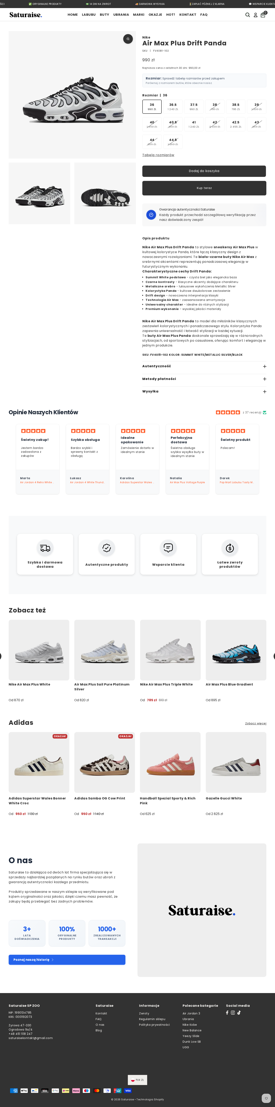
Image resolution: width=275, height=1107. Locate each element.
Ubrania (121, 14)
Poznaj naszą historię (31, 960)
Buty (104, 14)
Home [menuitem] (73, 14)
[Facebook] (227, 1013)
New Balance (192, 1030)
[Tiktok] (239, 1013)
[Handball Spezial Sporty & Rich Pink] (170, 762)
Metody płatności (159, 379)
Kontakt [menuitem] (187, 14)
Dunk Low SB (192, 1042)
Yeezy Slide (191, 1036)
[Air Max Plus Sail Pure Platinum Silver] (104, 650)
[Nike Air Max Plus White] (39, 650)
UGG (186, 1047)
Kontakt (101, 1013)
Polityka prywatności (154, 1025)
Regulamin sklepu (152, 1019)
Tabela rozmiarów (158, 155)
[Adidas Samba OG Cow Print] (104, 762)
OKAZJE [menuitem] (155, 14)
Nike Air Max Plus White (29, 684)
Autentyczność (156, 366)
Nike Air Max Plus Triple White (166, 684)
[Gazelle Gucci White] (236, 762)
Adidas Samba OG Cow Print (99, 798)
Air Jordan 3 (191, 1013)
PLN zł (140, 1080)
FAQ (99, 1019)
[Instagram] (233, 1013)
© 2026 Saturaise (122, 1099)
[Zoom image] (128, 39)
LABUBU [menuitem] (89, 14)
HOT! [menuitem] (170, 14)
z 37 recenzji (252, 412)
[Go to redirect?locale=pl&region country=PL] (255, 14)
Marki (139, 14)
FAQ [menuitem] (204, 14)
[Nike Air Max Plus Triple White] (170, 650)
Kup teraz (204, 188)
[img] (228, 412)
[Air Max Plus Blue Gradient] (236, 650)
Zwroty (144, 1013)
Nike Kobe (190, 1025)
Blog (99, 1030)
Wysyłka (150, 391)
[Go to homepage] (26, 14)
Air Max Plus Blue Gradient (229, 684)
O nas (100, 1025)
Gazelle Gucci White (224, 798)
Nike (146, 37)
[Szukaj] (248, 15)
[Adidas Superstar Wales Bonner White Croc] (39, 762)
